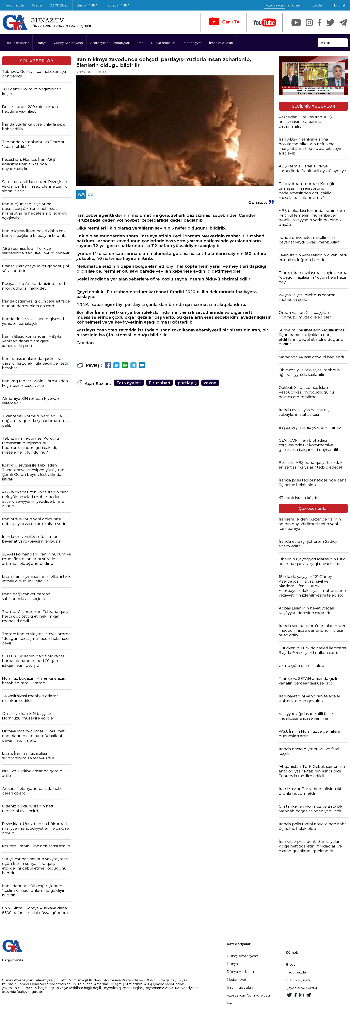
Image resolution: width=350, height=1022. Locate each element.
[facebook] (319, 22)
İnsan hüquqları (221, 43)
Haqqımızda (296, 972)
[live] (223, 22)
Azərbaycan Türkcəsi (283, 5)
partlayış (187, 382)
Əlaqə (37, 5)
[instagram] (309, 22)
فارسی (317, 5)
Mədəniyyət (193, 43)
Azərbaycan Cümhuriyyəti (110, 43)
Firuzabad (159, 382)
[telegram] (343, 22)
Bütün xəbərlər (17, 43)
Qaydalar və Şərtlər (301, 988)
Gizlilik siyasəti (298, 980)
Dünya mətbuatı (163, 43)
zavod (210, 382)
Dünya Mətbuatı (240, 972)
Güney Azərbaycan (68, 43)
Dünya (41, 43)
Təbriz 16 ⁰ (117, 5)
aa (91, 194)
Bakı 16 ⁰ (87, 5)
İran (140, 43)
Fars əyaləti (128, 382)
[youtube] (264, 22)
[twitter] (330, 22)
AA (81, 194)
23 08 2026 (59, 5)
